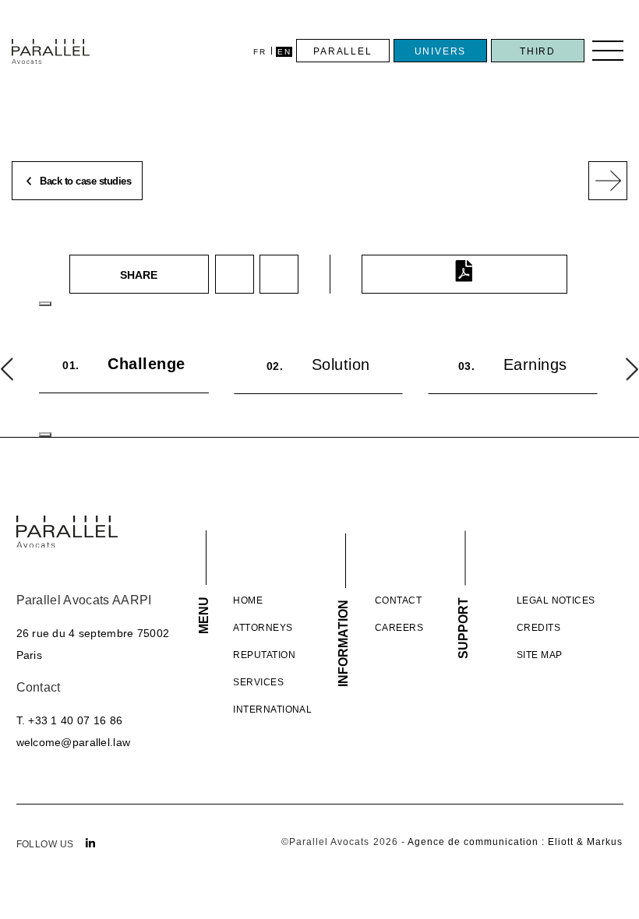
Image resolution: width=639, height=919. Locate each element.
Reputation (264, 655)
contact (398, 600)
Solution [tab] (318, 364)
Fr (259, 52)
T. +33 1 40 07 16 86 (69, 720)
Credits (538, 627)
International (272, 709)
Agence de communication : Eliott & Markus (515, 841)
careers (399, 627)
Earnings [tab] (512, 364)
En (284, 52)
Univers (441, 51)
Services (258, 682)
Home (248, 600)
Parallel (342, 51)
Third (538, 51)
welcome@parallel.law (73, 742)
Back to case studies (84, 181)
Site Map (540, 655)
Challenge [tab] (123, 363)
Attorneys (262, 627)
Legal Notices (556, 600)
